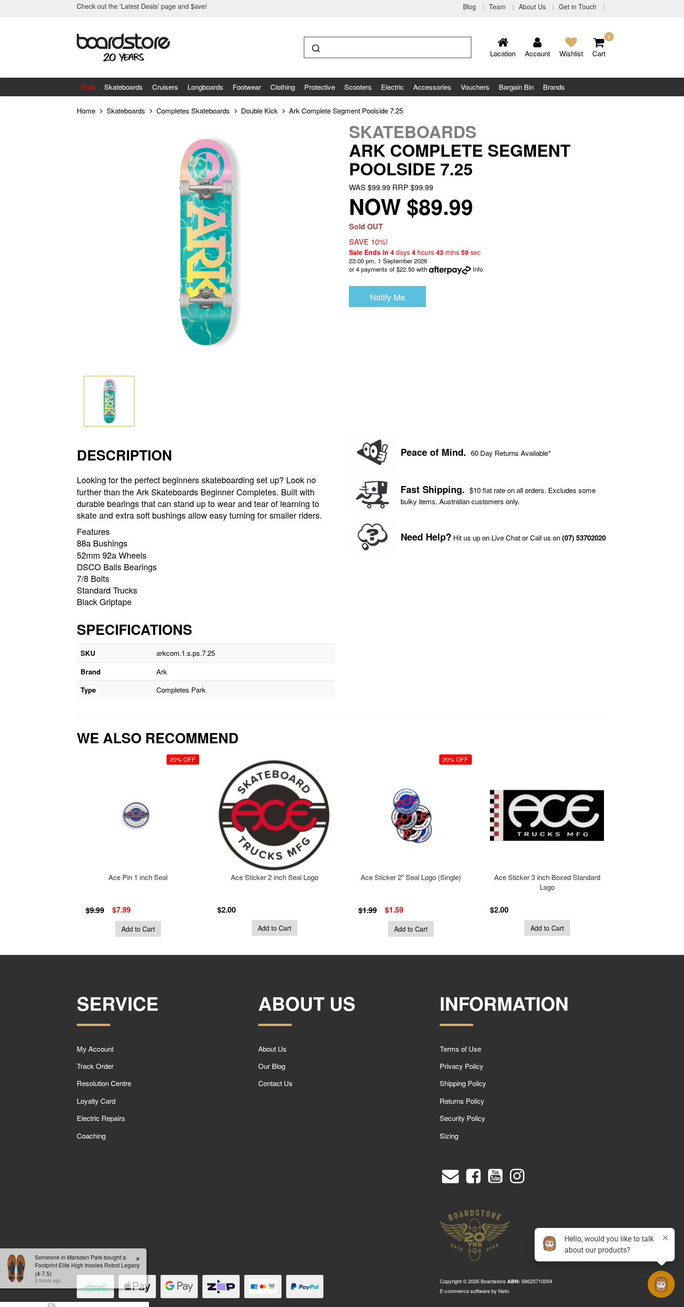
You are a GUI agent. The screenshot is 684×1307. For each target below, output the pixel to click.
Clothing (282, 87)
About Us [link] (272, 1049)
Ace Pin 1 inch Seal (138, 877)
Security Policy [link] (462, 1118)
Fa (406, 489)
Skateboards (123, 87)
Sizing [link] (449, 1135)
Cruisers (165, 87)
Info (478, 269)
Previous (55, 852)
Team (498, 6)
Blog (470, 6)
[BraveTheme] (123, 46)
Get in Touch (578, 6)
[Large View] (109, 401)
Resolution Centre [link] (104, 1083)
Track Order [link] (95, 1066)
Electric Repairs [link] (101, 1118)
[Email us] (450, 1173)
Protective (319, 87)
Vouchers (475, 87)
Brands (554, 87)
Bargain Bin (516, 87)
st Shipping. (438, 489)
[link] (473, 1173)
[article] (138, 847)
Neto (503, 1290)
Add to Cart (138, 929)
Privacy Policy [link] (461, 1066)
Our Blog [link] (271, 1066)
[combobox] (387, 47)
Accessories (432, 87)
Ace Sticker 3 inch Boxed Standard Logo (547, 882)
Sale (88, 87)
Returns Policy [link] (462, 1101)
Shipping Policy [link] (463, 1083)
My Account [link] (95, 1049)
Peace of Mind (432, 452)
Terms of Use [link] (460, 1049)
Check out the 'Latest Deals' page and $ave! (142, 6)
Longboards (205, 87)
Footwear (247, 87)
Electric (392, 87)
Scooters (358, 87)
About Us (533, 6)
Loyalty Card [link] (96, 1101)
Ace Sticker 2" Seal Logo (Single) (411, 877)
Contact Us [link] (275, 1083)
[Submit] (315, 46)
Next (628, 852)
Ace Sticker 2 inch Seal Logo (274, 877)
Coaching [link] (91, 1135)
